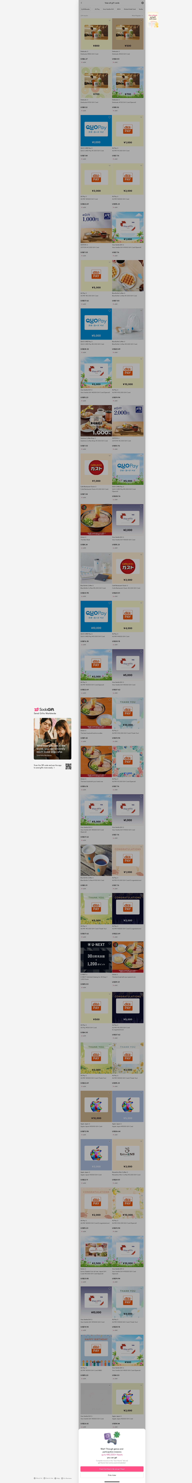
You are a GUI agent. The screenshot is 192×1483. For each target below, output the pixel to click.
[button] (38, 1478)
